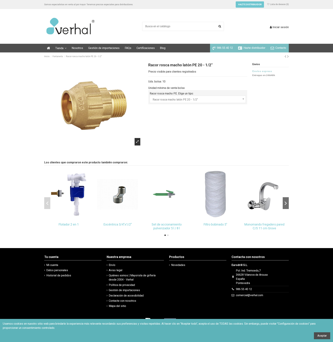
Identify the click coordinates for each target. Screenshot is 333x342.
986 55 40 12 (244, 289)
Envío (112, 265)
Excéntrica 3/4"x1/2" (118, 224)
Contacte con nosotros (122, 300)
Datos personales (57, 270)
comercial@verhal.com (249, 295)
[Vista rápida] (71, 219)
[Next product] (288, 56)
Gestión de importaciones (124, 290)
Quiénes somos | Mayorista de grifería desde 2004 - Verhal (132, 277)
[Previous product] (286, 56)
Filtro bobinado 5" (215, 224)
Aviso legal (115, 270)
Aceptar (322, 335)
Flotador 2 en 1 (69, 224)
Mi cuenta (52, 265)
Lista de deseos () (279, 4)
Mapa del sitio (117, 306)
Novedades (178, 265)
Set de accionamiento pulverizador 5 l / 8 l (167, 226)
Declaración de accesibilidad (126, 295)
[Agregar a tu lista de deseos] (66, 219)
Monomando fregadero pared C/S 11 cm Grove (264, 226)
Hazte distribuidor (250, 4)
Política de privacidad (122, 285)
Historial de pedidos (58, 275)
